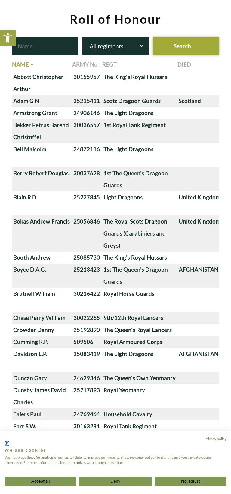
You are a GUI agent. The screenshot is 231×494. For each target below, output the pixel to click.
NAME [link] (20, 64)
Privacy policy (215, 438)
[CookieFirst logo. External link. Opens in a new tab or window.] (7, 443)
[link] (8, 38)
